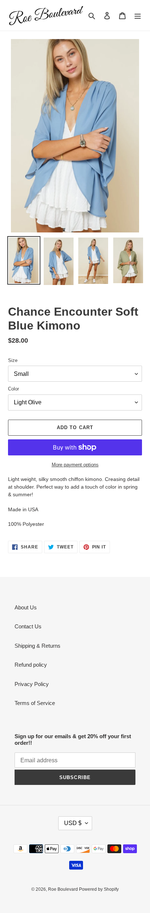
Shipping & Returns (37, 646)
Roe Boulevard (63, 889)
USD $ (73, 823)
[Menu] (137, 15)
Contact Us (28, 626)
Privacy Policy (32, 684)
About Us (26, 607)
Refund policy (31, 665)
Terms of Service (35, 703)
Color (13, 389)
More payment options (75, 464)
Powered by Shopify (99, 889)
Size (12, 360)
